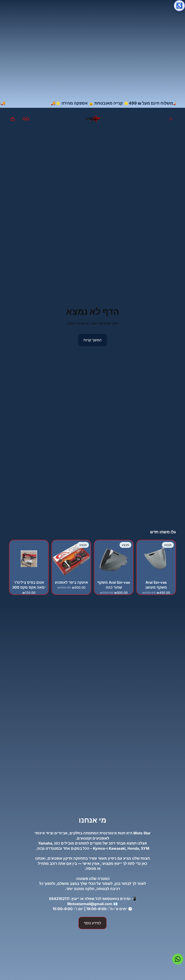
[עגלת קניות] (13, 119)
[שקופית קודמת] (86, 560)
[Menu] (171, 119)
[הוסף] (168, 572)
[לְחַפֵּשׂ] (27, 119)
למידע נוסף (92, 923)
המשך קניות (92, 340)
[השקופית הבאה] (57, 560)
